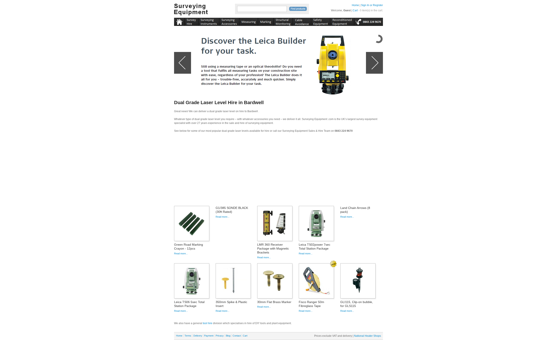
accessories (229, 21)
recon (342, 21)
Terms (188, 335)
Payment (208, 335)
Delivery (197, 335)
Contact (237, 335)
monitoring (283, 21)
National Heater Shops (367, 335)
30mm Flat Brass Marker (274, 302)
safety (320, 21)
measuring (248, 21)
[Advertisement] (278, 170)
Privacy (220, 335)
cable (302, 21)
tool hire (207, 323)
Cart (355, 10)
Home (355, 5)
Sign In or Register (372, 5)
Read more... (181, 253)
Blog (228, 335)
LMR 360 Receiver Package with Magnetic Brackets (273, 248)
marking (265, 21)
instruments (191, 21)
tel (368, 21)
